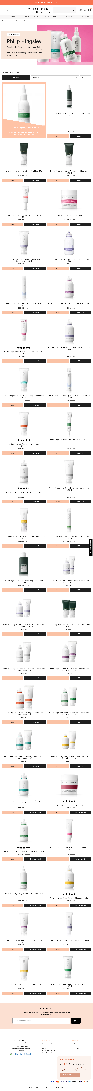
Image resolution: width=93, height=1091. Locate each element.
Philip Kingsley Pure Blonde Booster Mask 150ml (69, 940)
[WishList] (85, 10)
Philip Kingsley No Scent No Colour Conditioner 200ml (69, 489)
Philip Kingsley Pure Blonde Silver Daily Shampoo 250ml (69, 348)
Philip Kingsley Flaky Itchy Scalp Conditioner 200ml (69, 985)
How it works (70, 1075)
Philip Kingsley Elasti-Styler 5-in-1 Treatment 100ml (69, 848)
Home (4, 21)
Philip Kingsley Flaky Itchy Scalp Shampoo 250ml (24, 851)
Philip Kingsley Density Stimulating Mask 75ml (24, 171)
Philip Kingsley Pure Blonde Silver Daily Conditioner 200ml (24, 260)
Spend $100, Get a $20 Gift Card (46, 2)
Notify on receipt (35, 812)
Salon (44, 1048)
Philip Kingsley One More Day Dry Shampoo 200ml (24, 304)
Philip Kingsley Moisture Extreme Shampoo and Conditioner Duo (69, 670)
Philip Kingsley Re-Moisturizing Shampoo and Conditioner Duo (24, 714)
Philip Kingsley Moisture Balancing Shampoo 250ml (24, 802)
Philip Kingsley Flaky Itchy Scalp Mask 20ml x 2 (69, 440)
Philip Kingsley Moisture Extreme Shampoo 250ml (69, 303)
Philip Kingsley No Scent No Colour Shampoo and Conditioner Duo (24, 670)
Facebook (76, 1046)
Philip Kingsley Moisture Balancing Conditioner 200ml (24, 397)
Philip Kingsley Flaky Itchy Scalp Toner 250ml (24, 894)
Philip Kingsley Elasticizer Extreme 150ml (69, 805)
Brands (11, 21)
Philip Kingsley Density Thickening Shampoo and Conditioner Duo (69, 625)
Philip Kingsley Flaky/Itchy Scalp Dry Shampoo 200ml (69, 537)
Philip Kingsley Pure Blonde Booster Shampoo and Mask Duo (69, 581)
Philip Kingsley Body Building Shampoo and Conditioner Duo (69, 758)
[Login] (80, 10)
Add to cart (80, 136)
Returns (45, 1055)
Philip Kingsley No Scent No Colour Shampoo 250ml (24, 493)
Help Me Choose (91, 547)
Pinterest (76, 1048)
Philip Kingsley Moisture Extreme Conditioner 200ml (24, 941)
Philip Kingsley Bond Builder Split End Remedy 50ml (24, 216)
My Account (47, 1046)
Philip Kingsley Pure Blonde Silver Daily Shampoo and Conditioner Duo (24, 625)
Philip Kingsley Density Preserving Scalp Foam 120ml (24, 581)
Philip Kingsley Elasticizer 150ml (69, 215)
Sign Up (76, 1021)
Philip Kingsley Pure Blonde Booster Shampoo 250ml (69, 260)
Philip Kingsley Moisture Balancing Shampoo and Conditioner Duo (24, 758)
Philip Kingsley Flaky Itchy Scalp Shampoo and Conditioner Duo (69, 714)
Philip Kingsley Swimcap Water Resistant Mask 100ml (24, 353)
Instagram (76, 1043)
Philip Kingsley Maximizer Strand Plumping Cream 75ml (24, 537)
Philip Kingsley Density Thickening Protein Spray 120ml (69, 114)
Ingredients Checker (50, 1050)
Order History (48, 1052)
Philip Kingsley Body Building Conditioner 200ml (23, 984)
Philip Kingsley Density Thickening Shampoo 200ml (69, 172)
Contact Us (47, 1043)
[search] (73, 10)
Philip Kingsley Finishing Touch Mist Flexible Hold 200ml (69, 397)
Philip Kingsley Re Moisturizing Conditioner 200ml (24, 445)
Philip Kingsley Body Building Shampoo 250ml (69, 898)
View (58, 136)
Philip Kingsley (21, 21)
